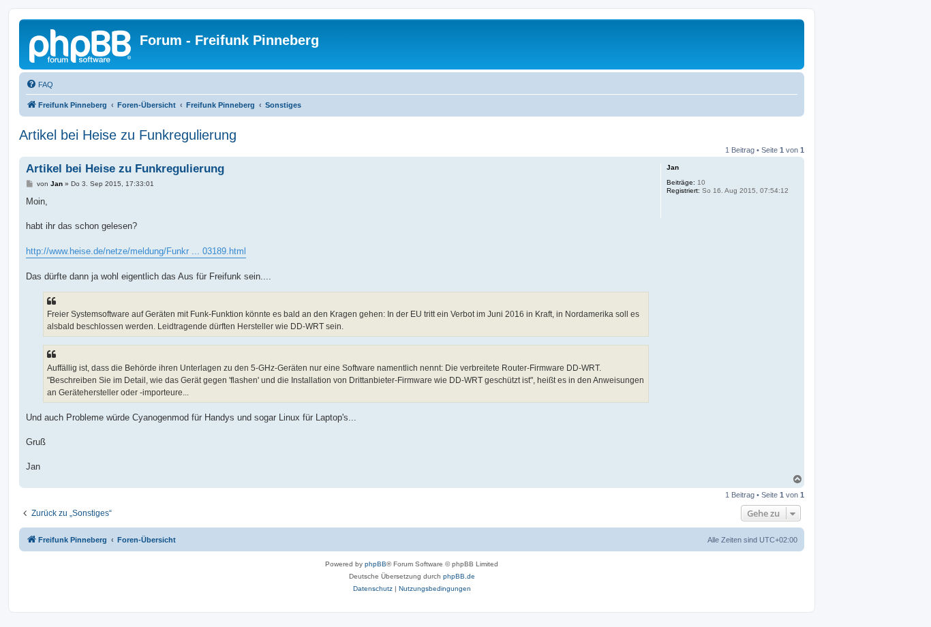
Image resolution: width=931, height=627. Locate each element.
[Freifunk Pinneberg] (81, 44)
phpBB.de (459, 576)
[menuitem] (39, 84)
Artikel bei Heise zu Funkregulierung (127, 134)
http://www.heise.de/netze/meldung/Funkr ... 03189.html (136, 251)
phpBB (375, 564)
